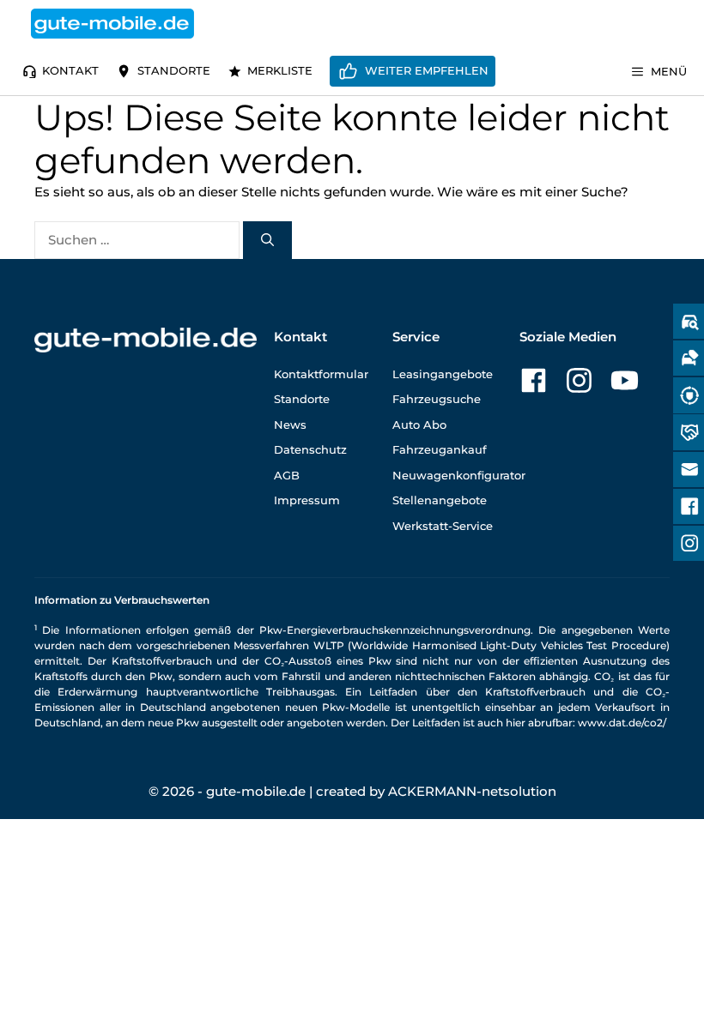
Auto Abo (419, 424)
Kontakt (70, 70)
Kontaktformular (321, 374)
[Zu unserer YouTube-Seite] (624, 380)
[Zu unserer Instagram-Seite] (579, 380)
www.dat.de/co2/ (622, 722)
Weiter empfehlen (427, 70)
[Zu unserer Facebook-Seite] (533, 380)
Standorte (173, 70)
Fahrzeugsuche (436, 399)
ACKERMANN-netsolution (472, 791)
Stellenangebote (439, 500)
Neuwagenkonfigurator (458, 475)
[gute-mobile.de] (112, 23)
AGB (287, 475)
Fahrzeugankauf (439, 449)
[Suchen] (267, 240)
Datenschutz (310, 449)
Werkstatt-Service (442, 526)
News (290, 424)
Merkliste (280, 70)
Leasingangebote (442, 374)
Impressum (307, 500)
